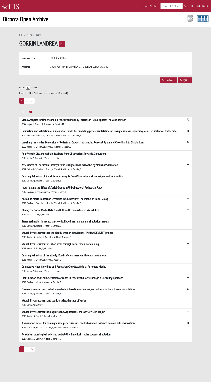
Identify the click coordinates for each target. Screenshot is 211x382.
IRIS (21, 35)
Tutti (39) (184, 80)
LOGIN (205, 6)
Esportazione (167, 80)
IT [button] (192, 6)
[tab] (23, 112)
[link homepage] (11, 6)
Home (145, 6)
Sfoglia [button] (153, 6)
